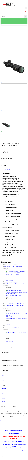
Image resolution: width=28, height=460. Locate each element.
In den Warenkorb (9, 280)
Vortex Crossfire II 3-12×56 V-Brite (13, 335)
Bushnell (7, 293)
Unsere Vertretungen (5, 378)
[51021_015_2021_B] (14, 79)
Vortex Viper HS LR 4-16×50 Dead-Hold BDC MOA (16, 318)
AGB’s (3, 393)
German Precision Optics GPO (19, 160)
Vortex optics (10, 316)
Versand (3, 398)
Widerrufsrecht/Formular (6, 396)
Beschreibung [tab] (7, 169)
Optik (8, 19)
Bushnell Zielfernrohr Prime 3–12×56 (13, 295)
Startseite (3, 19)
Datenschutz (4, 390)
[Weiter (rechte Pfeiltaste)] (2, 456)
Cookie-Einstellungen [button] (16, 415)
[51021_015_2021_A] (14, 25)
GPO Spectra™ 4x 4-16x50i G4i (12, 274)
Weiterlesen (8, 302)
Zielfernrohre (13, 19)
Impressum (4, 388)
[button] (26, 8)
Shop (3, 375)
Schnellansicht (19, 266)
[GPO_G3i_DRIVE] (14, 83)
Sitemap (3, 401)
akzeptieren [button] (24, 415)
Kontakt (3, 380)
